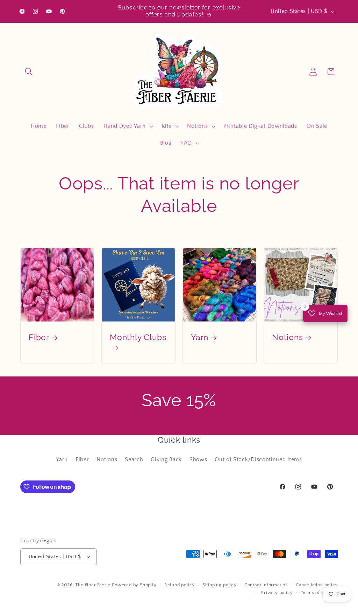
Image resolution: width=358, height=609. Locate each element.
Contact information (266, 584)
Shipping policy (219, 584)
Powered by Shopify (134, 584)
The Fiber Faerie (92, 584)
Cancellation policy (317, 584)
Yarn (199, 337)
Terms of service (319, 592)
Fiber (39, 337)
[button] (29, 72)
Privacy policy (277, 592)
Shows (198, 459)
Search (134, 459)
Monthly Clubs (138, 337)
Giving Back (166, 459)
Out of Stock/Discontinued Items (258, 459)
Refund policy (179, 584)
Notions (287, 337)
